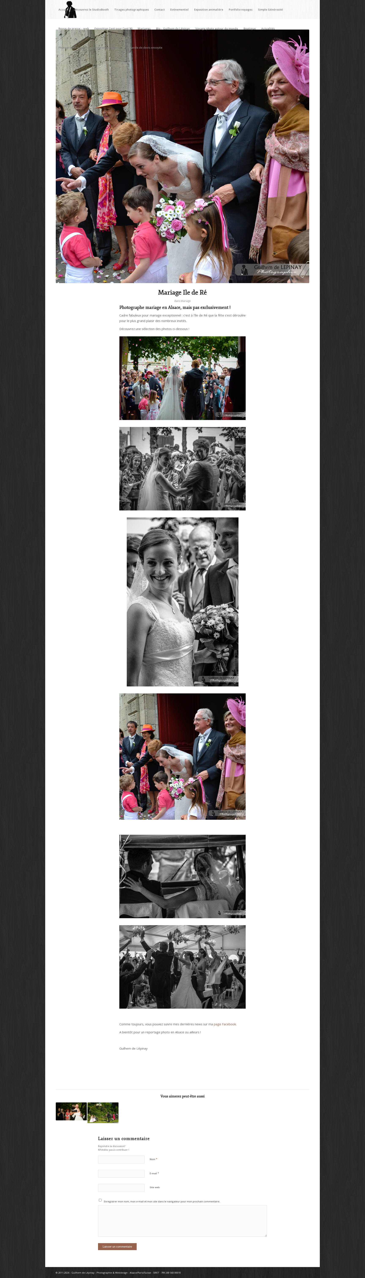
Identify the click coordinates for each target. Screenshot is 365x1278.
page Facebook (225, 1024)
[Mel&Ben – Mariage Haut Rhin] (71, 1111)
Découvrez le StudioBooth (91, 9)
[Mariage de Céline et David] (102, 1112)
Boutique (250, 28)
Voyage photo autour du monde (216, 28)
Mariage (186, 301)
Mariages (144, 28)
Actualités (268, 28)
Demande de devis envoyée (143, 47)
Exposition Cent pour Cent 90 (113, 28)
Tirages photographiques (131, 9)
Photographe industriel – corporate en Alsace (89, 47)
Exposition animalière (208, 9)
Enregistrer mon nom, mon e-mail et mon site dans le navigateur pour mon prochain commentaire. (162, 1201)
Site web (155, 1187)
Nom (153, 1159)
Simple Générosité (270, 9)
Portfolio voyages (240, 9)
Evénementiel (179, 9)
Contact (159, 9)
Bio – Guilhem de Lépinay (173, 28)
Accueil (63, 9)
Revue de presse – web (74, 28)
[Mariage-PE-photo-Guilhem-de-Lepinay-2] (182, 156)
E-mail (154, 1173)
